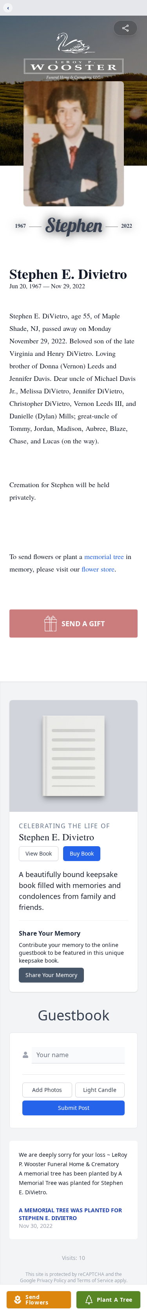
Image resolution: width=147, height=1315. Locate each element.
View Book (38, 853)
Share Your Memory (51, 975)
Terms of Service (95, 1280)
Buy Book (82, 853)
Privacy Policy (51, 1280)
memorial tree (104, 556)
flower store (98, 569)
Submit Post (73, 1107)
